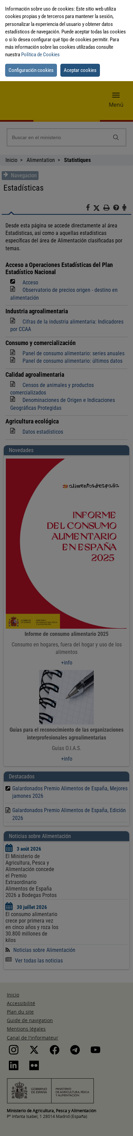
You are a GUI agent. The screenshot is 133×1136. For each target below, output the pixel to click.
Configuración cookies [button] (31, 70)
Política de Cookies (40, 54)
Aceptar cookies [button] (80, 70)
